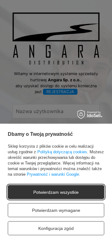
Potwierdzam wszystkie (56, 192)
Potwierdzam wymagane (56, 210)
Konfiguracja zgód (56, 228)
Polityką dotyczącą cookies (62, 152)
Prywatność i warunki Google (53, 174)
